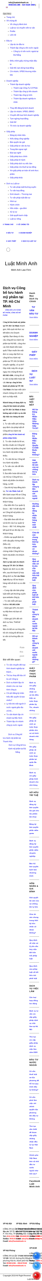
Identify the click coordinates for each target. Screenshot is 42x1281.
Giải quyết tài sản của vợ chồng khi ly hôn (35, 467)
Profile (12, 31)
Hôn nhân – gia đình (18, 208)
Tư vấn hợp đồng (17, 191)
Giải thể (13, 122)
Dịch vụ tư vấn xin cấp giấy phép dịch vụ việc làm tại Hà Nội (33, 1020)
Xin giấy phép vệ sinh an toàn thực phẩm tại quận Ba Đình (33, 756)
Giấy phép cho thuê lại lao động (23, 167)
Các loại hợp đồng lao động (33, 1000)
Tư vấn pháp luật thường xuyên (23, 187)
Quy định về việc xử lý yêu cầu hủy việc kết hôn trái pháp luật (33, 949)
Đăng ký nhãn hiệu (18, 135)
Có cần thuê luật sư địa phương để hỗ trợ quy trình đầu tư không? (34, 1080)
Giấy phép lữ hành (17, 160)
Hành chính (14, 205)
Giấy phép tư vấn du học (20, 146)
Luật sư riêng (15, 219)
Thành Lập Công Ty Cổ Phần (25, 88)
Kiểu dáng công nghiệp (19, 139)
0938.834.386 (14, 5)
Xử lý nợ (13, 212)
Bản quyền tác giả (17, 142)
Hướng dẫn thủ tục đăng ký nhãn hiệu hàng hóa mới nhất (35, 515)
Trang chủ (10, 17)
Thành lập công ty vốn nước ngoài (24, 48)
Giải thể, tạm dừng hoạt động (22, 68)
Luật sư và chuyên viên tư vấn (22, 28)
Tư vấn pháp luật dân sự (20, 198)
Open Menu (7, 14)
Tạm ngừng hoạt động (19, 119)
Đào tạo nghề (15, 153)
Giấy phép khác (16, 178)
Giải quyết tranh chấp (19, 215)
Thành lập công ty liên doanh (25, 91)
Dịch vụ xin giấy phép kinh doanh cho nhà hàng (34, 779)
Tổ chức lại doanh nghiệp (20, 126)
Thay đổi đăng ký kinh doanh (22, 108)
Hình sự (13, 201)
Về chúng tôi (11, 21)
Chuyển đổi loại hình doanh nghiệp (24, 115)
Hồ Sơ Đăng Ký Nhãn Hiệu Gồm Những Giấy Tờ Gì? (35, 419)
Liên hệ (13, 35)
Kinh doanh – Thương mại (21, 194)
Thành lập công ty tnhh (22, 95)
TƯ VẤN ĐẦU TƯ (33, 310)
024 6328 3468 (28, 5)
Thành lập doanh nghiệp (20, 84)
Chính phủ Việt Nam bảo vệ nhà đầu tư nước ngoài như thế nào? (34, 1164)
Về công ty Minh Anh (18, 24)
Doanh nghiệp (12, 81)
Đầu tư (9, 41)
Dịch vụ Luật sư (12, 184)
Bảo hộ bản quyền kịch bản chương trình (33, 870)
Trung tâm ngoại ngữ (18, 149)
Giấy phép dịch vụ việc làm (21, 163)
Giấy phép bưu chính (18, 156)
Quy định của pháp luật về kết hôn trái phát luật (35, 595)
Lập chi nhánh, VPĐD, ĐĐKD (22, 112)
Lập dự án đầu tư (17, 44)
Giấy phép (10, 132)
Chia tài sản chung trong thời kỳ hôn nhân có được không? (33, 923)
